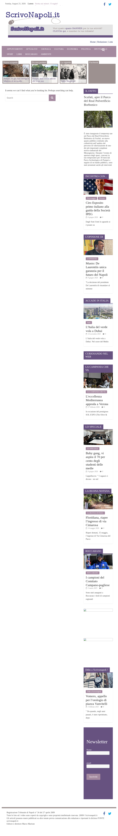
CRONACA (46, 49)
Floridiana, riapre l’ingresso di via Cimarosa (97, 521)
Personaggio (91, 198)
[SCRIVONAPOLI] (33, 12)
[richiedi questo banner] (60, 26)
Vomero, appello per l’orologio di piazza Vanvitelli (96, 700)
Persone (102, 198)
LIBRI (19, 54)
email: (89, 763)
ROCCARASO (31, 54)
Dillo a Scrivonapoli (94, 692)
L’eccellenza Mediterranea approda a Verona (97, 400)
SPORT (10, 54)
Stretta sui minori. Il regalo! (46, 4)
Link (111, 42)
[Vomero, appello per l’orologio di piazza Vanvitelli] (98, 674)
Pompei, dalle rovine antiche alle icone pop (44, 80)
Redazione (102, 42)
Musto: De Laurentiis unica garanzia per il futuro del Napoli (97, 269)
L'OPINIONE (92, 259)
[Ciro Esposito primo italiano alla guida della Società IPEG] (98, 180)
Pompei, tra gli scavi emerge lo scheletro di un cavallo (16, 80)
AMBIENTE (46, 54)
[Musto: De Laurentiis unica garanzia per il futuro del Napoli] (98, 241)
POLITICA (86, 49)
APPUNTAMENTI (15, 49)
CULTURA (59, 49)
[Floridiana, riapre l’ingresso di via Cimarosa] (98, 495)
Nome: (89, 750)
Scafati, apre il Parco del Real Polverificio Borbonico (97, 100)
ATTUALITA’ (32, 49)
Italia (89, 323)
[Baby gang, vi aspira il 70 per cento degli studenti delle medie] (98, 430)
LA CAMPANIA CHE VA (96, 392)
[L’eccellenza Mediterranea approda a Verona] (98, 374)
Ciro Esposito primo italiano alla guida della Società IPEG (98, 208)
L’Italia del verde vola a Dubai (96, 329)
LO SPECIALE (92, 449)
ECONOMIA (72, 49)
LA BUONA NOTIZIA (95, 513)
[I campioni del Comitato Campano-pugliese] (98, 555)
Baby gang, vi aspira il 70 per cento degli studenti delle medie (95, 460)
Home (93, 42)
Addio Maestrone (68, 81)
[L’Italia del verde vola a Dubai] (98, 304)
